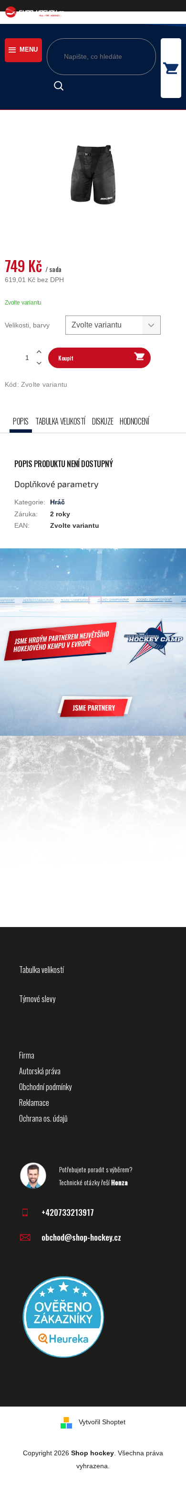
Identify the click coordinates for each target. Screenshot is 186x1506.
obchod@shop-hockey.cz (81, 1237)
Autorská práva (40, 1071)
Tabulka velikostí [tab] (60, 421)
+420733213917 (67, 1212)
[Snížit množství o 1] (38, 363)
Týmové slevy (37, 998)
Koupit (65, 358)
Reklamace (34, 1102)
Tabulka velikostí (41, 969)
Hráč (57, 502)
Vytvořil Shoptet (102, 1422)
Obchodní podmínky (45, 1086)
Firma (26, 1055)
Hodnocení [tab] (134, 421)
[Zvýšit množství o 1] (38, 352)
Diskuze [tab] (102, 421)
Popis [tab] (21, 421)
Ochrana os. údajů (43, 1118)
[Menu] (23, 50)
